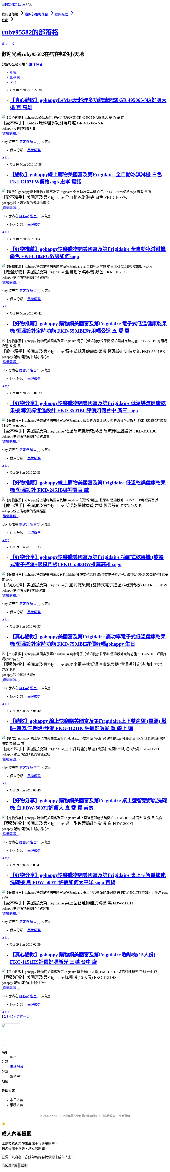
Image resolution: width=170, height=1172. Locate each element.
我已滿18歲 (10, 1165)
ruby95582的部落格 (30, 32)
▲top (5, 157)
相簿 (13, 72)
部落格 (15, 77)
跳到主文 (8, 43)
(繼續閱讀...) (10, 133)
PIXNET (54, 1115)
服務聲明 (124, 1115)
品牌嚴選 (34, 150)
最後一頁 (23, 1016)
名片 (13, 82)
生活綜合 (35, 64)
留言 (33, 142)
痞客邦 (24, 142)
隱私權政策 (108, 1115)
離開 (24, 1165)
